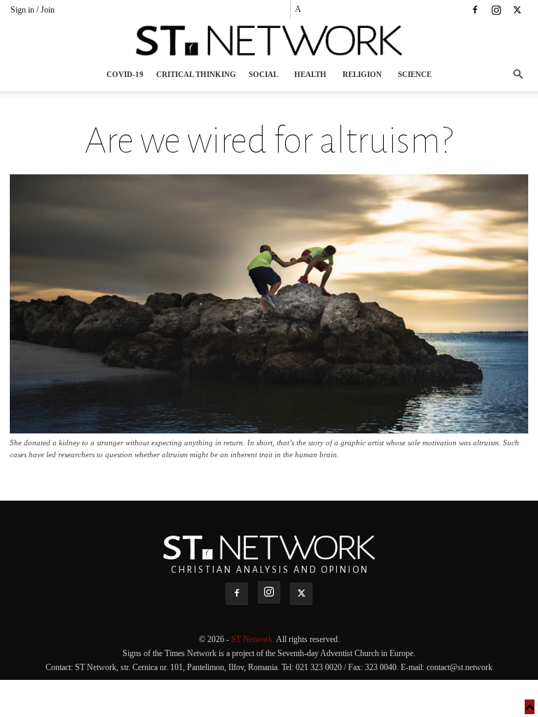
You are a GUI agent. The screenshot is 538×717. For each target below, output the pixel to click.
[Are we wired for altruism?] (269, 430)
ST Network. (253, 639)
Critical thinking (196, 74)
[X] (516, 10)
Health (310, 74)
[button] (517, 74)
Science (415, 74)
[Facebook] (474, 10)
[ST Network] (269, 40)
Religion (362, 74)
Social (263, 74)
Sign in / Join (33, 10)
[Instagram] (495, 10)
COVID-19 (125, 74)
